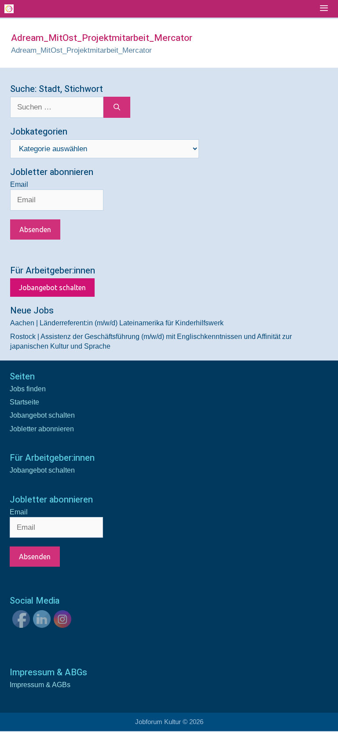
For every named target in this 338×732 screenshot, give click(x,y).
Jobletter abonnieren (42, 429)
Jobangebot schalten (52, 287)
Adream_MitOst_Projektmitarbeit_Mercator (81, 50)
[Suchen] (116, 107)
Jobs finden (28, 389)
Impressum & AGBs (40, 684)
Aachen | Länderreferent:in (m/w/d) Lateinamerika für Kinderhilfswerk (117, 323)
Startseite (24, 402)
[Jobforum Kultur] (9, 9)
